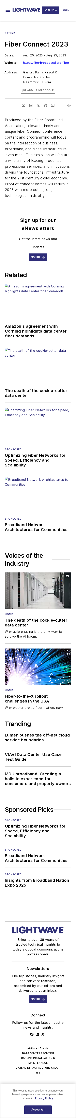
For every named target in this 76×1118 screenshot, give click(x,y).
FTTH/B (10, 33)
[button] (8, 10)
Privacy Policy (44, 1098)
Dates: (9, 55)
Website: (11, 62)
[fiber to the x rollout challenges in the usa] (38, 667)
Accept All (37, 1109)
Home (9, 614)
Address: (11, 72)
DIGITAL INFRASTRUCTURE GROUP (38, 1067)
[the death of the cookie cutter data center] (38, 590)
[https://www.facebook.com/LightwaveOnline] (32, 1034)
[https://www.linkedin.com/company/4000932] (37, 1034)
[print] (69, 105)
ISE (38, 1072)
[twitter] (38, 105)
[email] (53, 105)
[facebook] (23, 105)
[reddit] (45, 105)
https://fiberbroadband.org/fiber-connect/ (47, 62)
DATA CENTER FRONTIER (38, 1053)
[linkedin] (31, 105)
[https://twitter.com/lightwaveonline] (43, 1034)
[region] (38, 1101)
